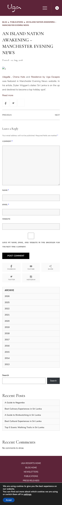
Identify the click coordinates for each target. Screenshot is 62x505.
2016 (7, 345)
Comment (7, 141)
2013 (7, 364)
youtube (30, 269)
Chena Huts (19, 76)
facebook (11, 269)
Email (5, 204)
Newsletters (31, 472)
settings (27, 494)
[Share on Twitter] (13, 103)
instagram (31, 280)
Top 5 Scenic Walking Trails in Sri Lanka (24, 427)
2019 (7, 327)
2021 (7, 314)
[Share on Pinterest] (21, 103)
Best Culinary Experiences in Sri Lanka (23, 408)
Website (6, 219)
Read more (7, 95)
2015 (7, 352)
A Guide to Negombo (15, 402)
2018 (7, 333)
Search (5, 375)
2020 (7, 321)
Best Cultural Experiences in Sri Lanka (23, 421)
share (50, 269)
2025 (7, 302)
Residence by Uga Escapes (45, 76)
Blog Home (31, 467)
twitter (11, 280)
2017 (7, 339)
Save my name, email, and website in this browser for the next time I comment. (31, 244)
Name (5, 190)
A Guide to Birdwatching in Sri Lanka (23, 415)
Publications (16, 22)
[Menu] (45, 8)
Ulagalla (6, 76)
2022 (7, 308)
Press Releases (31, 480)
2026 (7, 296)
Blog (4, 22)
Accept (9, 500)
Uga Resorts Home (31, 463)
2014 (7, 358)
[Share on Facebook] (5, 103)
